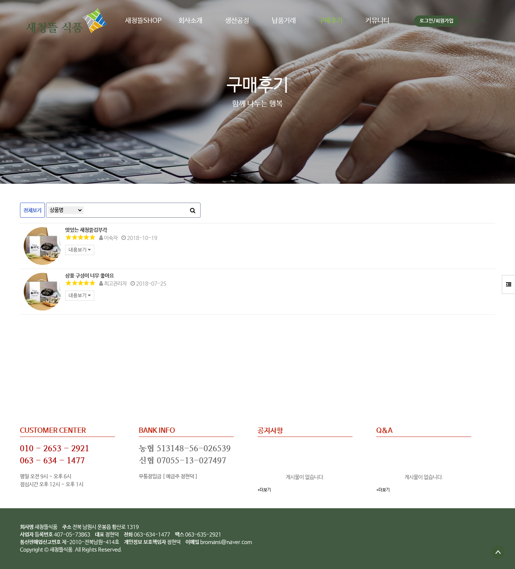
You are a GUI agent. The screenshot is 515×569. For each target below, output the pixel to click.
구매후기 (331, 21)
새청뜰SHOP (143, 21)
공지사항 (270, 431)
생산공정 (237, 21)
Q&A (384, 431)
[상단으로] (498, 552)
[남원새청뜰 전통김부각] (42, 246)
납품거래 (284, 21)
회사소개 (190, 21)
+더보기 (264, 490)
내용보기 (78, 250)
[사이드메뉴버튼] (508, 284)
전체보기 (32, 211)
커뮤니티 (377, 21)
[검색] (192, 210)
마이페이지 (474, 21)
